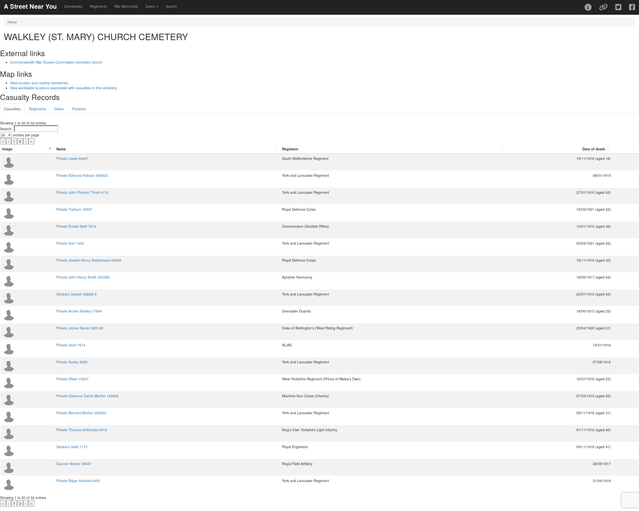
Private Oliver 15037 (72, 378)
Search (171, 6)
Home (12, 21)
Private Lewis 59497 (72, 158)
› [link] (25, 141)
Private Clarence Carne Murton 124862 (87, 395)
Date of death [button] (593, 148)
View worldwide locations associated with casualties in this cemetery (63, 87)
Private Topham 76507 (74, 209)
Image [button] (7, 148)
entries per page (26, 134)
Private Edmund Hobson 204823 (82, 175)
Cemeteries (73, 6)
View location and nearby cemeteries (39, 82)
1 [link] (14, 141)
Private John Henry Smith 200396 (83, 277)
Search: (6, 128)
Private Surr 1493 (70, 243)
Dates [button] (151, 6)
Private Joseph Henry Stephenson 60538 (88, 260)
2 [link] (20, 141)
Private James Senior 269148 (79, 327)
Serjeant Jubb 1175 (71, 446)
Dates (59, 108)
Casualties (12, 108)
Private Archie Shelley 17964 (79, 310)
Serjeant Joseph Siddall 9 (76, 294)
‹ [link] (8, 141)
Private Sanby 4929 (71, 361)
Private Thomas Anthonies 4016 (81, 429)
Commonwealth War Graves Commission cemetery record (56, 62)
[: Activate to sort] (626, 149)
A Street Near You (30, 6)
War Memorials (126, 6)
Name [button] (61, 148)
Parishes (79, 108)
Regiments (98, 6)
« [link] (3, 141)
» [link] (31, 141)
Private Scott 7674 (70, 344)
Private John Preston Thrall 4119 (82, 192)
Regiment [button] (290, 148)
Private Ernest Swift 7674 (76, 226)
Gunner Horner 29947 (73, 463)
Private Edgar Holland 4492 (78, 480)
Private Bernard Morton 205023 (81, 412)
